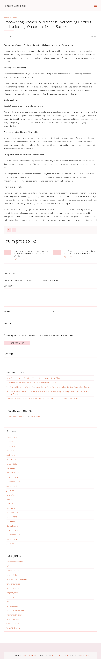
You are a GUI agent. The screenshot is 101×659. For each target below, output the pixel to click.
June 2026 (11, 446)
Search (8, 354)
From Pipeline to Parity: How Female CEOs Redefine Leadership (32, 382)
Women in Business (10, 18)
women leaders (13, 623)
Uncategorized (12, 606)
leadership (11, 597)
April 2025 (11, 504)
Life (8, 601)
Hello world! (35, 416)
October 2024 (12, 530)
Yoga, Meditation (13, 628)
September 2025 (13, 481)
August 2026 (12, 437)
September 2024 (13, 535)
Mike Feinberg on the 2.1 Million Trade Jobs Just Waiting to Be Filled (33, 378)
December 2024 (13, 521)
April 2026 (11, 455)
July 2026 (10, 442)
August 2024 (12, 539)
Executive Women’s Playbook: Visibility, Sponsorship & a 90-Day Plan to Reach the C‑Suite (42, 398)
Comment (9, 286)
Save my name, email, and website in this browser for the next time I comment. (40, 335)
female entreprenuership (17, 579)
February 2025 (12, 512)
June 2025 (11, 495)
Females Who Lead (15, 5)
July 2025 (10, 490)
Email (56, 311)
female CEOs (12, 575)
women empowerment (16, 610)
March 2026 (11, 459)
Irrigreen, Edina (13, 593)
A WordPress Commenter (17, 416)
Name (7, 311)
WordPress (84, 655)
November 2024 (13, 526)
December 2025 (13, 468)
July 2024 (10, 543)
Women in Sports (14, 619)
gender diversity (13, 588)
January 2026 (12, 464)
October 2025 (12, 477)
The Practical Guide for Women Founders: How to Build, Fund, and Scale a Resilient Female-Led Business (49, 387)
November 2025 (13, 473)
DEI (8, 566)
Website (7, 323)
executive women (14, 570)
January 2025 (12, 517)
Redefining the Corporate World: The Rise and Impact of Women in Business (80, 252)
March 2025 (11, 508)
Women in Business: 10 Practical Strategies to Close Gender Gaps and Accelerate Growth (31, 253)
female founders (13, 584)
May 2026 (10, 450)
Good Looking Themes (60, 655)
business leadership (15, 562)
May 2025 (10, 499)
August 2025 (12, 486)
